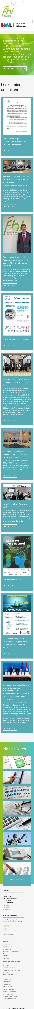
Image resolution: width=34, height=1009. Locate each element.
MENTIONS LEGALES (8, 994)
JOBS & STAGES (7, 984)
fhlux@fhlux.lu (7, 909)
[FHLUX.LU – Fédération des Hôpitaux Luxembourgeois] (7, 11)
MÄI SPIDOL (6, 965)
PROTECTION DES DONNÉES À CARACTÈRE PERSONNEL (11, 997)
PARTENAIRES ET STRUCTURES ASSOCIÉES (11, 952)
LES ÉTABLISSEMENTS (9, 968)
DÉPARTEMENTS (7, 946)
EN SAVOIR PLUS (9, 150)
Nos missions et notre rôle (14, 69)
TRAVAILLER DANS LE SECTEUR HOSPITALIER (11, 971)
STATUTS (5, 956)
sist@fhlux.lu (6, 929)
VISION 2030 (6, 958)
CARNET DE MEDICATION (9, 991)
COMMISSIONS (7, 949)
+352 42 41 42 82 (8, 927)
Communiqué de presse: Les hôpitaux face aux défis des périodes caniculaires (18, 3)
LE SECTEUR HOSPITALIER (11, 961)
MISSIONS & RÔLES (8, 939)
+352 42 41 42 (7, 905)
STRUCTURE (6, 944)
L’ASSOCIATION (8, 934)
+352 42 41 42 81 (8, 907)
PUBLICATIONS (7, 979)
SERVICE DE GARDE (8, 986)
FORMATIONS (6, 981)
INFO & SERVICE (8, 975)
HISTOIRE (5, 941)
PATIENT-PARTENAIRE (8, 989)
